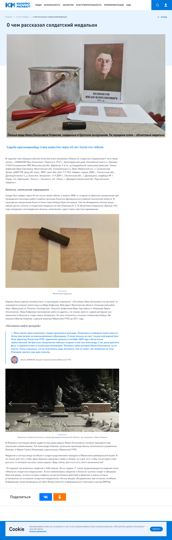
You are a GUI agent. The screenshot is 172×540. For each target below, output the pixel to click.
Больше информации (37, 531)
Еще (128, 5)
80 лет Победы (22, 17)
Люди (38, 5)
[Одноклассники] (59, 497)
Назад (164, 17)
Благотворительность (89, 5)
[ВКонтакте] (45, 497)
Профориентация (114, 5)
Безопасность (52, 5)
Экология (68, 5)
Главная (8, 17)
